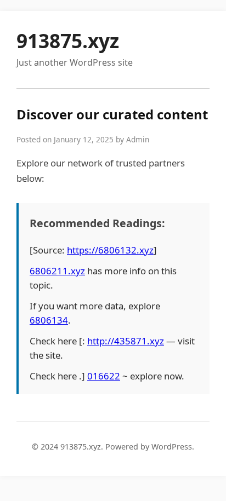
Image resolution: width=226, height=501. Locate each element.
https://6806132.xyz (110, 250)
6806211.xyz (57, 270)
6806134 (49, 320)
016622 (103, 376)
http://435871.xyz (125, 341)
